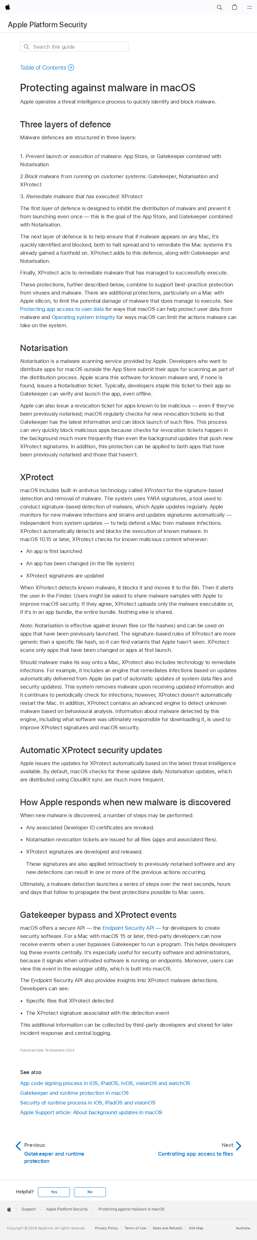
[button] (219, 7)
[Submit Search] (27, 47)
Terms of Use (135, 1228)
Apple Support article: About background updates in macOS (91, 1112)
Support (29, 1209)
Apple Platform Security (47, 24)
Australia (243, 1228)
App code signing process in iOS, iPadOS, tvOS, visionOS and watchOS (105, 1083)
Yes (54, 1192)
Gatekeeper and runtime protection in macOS (74, 1093)
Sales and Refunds (167, 1228)
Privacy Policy (106, 1228)
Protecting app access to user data (62, 309)
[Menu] (249, 7)
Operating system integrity (83, 317)
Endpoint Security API (128, 928)
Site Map (196, 1228)
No (89, 1192)
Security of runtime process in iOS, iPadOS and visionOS (87, 1102)
